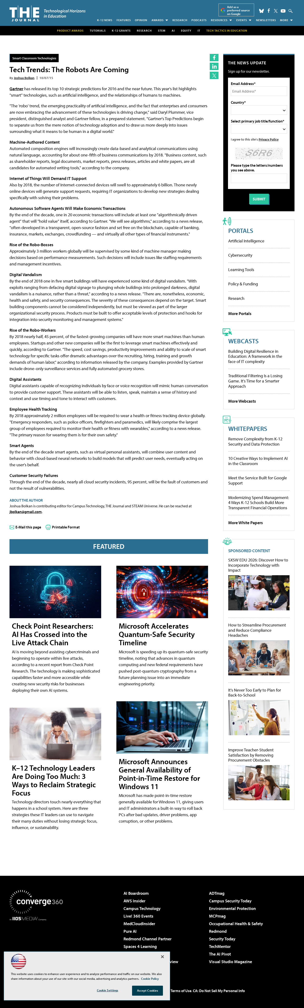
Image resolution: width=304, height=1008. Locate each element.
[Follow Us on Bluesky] (261, 11)
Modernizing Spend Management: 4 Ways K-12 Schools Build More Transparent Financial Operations (258, 502)
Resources (219, 20)
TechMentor (220, 946)
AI (173, 30)
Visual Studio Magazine (230, 961)
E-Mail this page (28, 527)
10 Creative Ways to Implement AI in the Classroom (258, 461)
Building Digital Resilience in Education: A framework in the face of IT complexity (255, 356)
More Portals (240, 313)
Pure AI (130, 931)
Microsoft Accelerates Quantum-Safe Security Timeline (157, 634)
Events (241, 20)
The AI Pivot (220, 954)
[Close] (162, 956)
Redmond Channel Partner (147, 939)
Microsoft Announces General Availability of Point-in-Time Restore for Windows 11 (159, 774)
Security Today (222, 939)
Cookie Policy (150, 978)
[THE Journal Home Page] (48, 13)
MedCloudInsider (139, 923)
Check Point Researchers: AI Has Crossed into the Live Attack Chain (52, 634)
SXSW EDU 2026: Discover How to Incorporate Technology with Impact (258, 565)
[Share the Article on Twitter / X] (214, 75)
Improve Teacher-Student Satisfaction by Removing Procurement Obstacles (251, 755)
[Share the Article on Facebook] (214, 58)
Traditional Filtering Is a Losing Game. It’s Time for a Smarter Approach (255, 381)
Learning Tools (241, 269)
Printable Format (66, 527)
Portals (240, 230)
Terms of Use (181, 990)
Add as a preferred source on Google (238, 10)
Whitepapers (247, 428)
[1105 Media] (38, 945)
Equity (186, 30)
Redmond (218, 931)
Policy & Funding (243, 284)
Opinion (141, 20)
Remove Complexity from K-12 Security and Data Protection (255, 441)
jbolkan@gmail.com (26, 511)
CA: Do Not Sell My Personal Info (219, 990)
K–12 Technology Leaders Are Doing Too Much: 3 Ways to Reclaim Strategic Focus (54, 780)
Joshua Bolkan (24, 77)
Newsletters (266, 20)
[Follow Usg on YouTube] (283, 11)
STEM (162, 30)
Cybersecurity (240, 255)
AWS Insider (134, 901)
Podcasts (199, 20)
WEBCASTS (243, 341)
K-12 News (104, 20)
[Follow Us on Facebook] (268, 10)
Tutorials (98, 30)
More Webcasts (242, 401)
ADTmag (216, 893)
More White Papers (245, 522)
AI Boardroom (136, 893)
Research (179, 20)
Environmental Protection (232, 908)
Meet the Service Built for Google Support (257, 480)
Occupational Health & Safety (236, 923)
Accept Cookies (147, 990)
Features (124, 20)
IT (199, 30)
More (284, 20)
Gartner (16, 88)
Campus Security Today (230, 901)
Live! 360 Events (138, 916)
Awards (158, 20)
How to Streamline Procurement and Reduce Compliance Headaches (257, 630)
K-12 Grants (121, 30)
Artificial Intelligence (246, 241)
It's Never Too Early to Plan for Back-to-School (254, 693)
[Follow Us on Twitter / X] (276, 11)
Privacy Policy (269, 139)
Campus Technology (142, 908)
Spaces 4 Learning (140, 946)
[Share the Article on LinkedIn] (214, 66)
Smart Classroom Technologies (34, 58)
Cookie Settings (107, 990)
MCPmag (217, 916)
